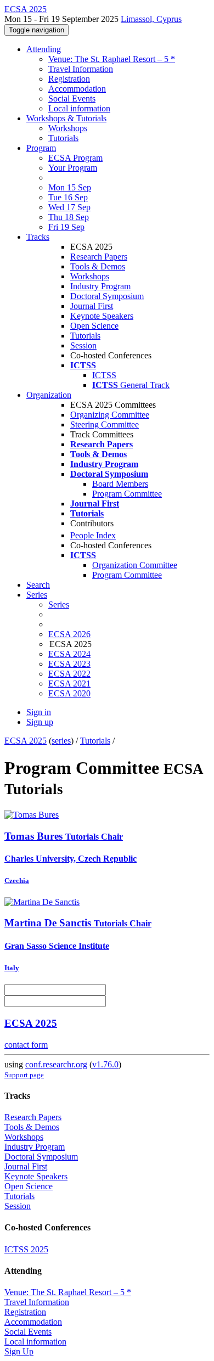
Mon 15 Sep (69, 187)
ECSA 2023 (69, 663)
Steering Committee (104, 424)
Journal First (91, 306)
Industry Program (100, 286)
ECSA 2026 (69, 634)
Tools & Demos (97, 266)
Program (41, 148)
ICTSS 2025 (26, 1249)
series (61, 740)
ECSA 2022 (69, 673)
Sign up (39, 722)
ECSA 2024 (69, 654)
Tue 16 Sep (68, 197)
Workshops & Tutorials (66, 118)
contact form (26, 1044)
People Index (93, 535)
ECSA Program (75, 157)
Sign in (38, 712)
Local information (79, 108)
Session (83, 345)
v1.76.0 (105, 1064)
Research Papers (98, 256)
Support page (24, 1075)
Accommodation (77, 88)
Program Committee (127, 493)
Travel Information (80, 69)
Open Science (94, 325)
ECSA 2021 (69, 683)
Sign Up (18, 1351)
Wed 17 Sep (69, 207)
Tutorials (63, 138)
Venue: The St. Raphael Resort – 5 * (111, 59)
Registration (69, 78)
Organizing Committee (109, 414)
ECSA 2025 (25, 740)
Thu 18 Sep (68, 217)
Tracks (37, 236)
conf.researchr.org (56, 1064)
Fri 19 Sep (66, 227)
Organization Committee (134, 565)
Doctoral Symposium (107, 296)
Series (58, 604)
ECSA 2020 (69, 693)
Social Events (71, 98)
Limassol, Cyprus (151, 19)
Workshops (67, 128)
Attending (43, 49)
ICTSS (104, 375)
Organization (48, 395)
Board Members (120, 483)
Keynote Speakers (101, 315)
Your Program (72, 167)
